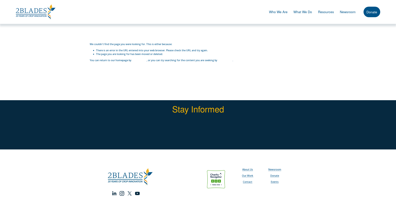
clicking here (139, 60)
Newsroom (348, 11)
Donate (371, 12)
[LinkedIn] (114, 193)
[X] (129, 193)
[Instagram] (121, 193)
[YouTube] (137, 193)
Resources (326, 11)
